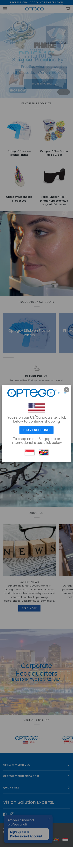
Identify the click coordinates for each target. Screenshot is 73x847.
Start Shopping (36, 430)
